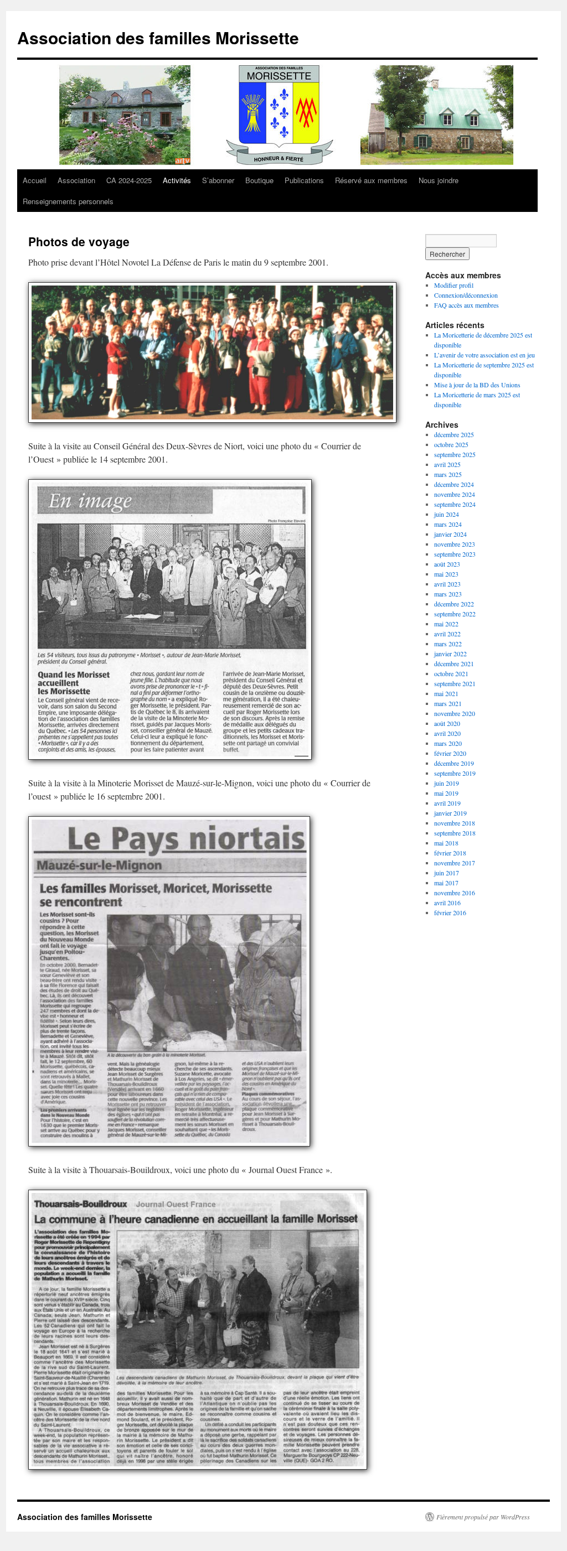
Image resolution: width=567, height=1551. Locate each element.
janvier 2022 (450, 653)
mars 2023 (448, 593)
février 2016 (450, 912)
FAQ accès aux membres (466, 304)
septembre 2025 (455, 454)
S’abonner (218, 180)
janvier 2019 (450, 812)
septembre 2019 (455, 773)
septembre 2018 (455, 832)
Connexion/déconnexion (466, 295)
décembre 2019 (454, 763)
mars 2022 (448, 643)
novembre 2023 (454, 544)
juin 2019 (446, 783)
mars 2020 (448, 743)
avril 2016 (447, 902)
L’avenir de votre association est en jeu (484, 354)
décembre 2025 (454, 434)
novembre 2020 (454, 713)
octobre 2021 (451, 673)
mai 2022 (446, 623)
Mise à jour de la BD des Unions (477, 384)
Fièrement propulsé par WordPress (483, 1516)
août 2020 (447, 723)
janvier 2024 (450, 534)
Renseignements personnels (68, 201)
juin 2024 (446, 514)
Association (76, 180)
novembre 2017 (454, 862)
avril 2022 (447, 633)
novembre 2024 (454, 494)
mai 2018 (446, 842)
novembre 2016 (454, 892)
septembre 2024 (455, 504)
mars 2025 (448, 474)
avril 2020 (447, 733)
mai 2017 (446, 882)
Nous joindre (438, 180)
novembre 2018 (454, 822)
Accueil (35, 180)
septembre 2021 (455, 683)
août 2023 (447, 563)
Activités (177, 180)
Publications (304, 180)
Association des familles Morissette (158, 37)
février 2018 (450, 852)
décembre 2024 (454, 484)
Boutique (259, 180)
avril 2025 (447, 464)
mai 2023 (446, 573)
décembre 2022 (454, 603)
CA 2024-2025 (129, 180)
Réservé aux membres (371, 180)
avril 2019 (447, 802)
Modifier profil (453, 285)
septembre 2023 (455, 553)
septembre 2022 (455, 613)
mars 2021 (448, 703)
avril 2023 (447, 583)
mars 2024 (448, 524)
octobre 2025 (451, 444)
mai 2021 (446, 693)
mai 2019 (446, 793)
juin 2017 (446, 872)
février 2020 (450, 753)
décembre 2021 (454, 663)
